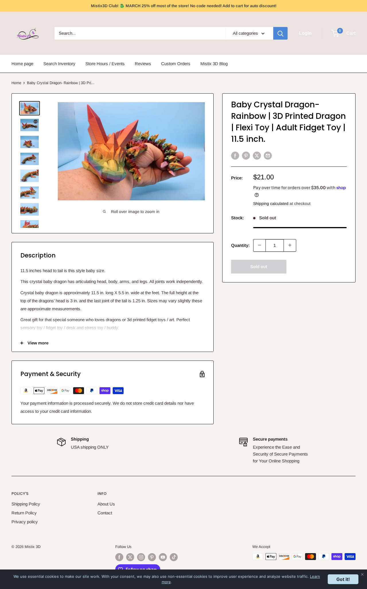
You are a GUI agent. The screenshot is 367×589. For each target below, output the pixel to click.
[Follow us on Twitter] (130, 557)
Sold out (258, 266)
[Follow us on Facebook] (119, 557)
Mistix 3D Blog (214, 63)
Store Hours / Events (105, 63)
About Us (106, 503)
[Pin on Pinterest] (246, 155)
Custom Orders (175, 63)
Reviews (143, 63)
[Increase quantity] (290, 245)
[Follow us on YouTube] (163, 557)
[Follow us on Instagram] (141, 557)
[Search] (280, 33)
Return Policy (24, 512)
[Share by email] (268, 155)
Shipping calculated (270, 203)
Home (16, 83)
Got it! (343, 579)
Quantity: (240, 245)
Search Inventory (59, 63)
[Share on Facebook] (235, 155)
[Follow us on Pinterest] (152, 557)
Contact (104, 512)
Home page (22, 63)
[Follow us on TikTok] (174, 557)
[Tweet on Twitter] (257, 155)
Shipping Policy (25, 503)
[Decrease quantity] (259, 245)
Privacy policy (24, 521)
